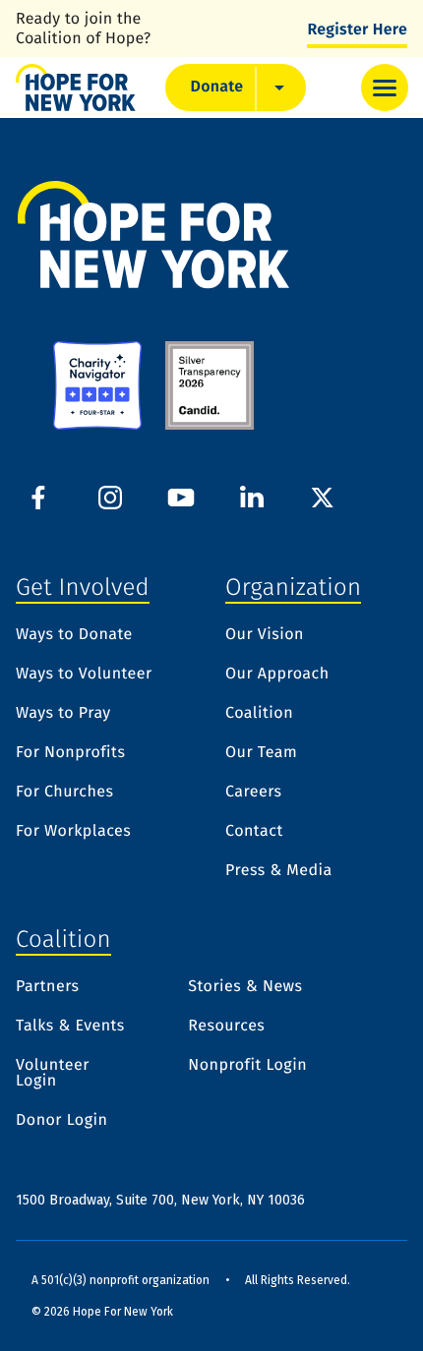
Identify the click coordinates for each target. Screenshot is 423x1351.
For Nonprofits (70, 753)
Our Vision (264, 635)
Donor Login (61, 1121)
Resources (226, 1026)
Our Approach (277, 674)
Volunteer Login (53, 1073)
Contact (254, 832)
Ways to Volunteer (84, 674)
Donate (217, 87)
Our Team (261, 753)
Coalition (259, 714)
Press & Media (278, 871)
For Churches (64, 792)
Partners (48, 987)
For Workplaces (73, 832)
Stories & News (245, 987)
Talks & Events (70, 1026)
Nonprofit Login (247, 1066)
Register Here (357, 30)
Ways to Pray (63, 714)
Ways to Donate (74, 635)
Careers (253, 792)
